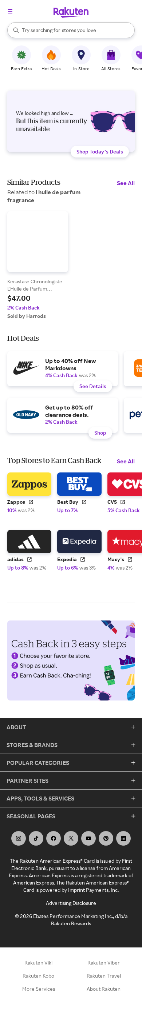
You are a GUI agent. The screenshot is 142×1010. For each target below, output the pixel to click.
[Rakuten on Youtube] (88, 838)
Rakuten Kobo (38, 976)
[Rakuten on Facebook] (53, 838)
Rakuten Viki (38, 962)
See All (126, 183)
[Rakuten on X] (71, 838)
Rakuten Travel (104, 976)
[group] (37, 265)
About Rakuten (104, 989)
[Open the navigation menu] (10, 11)
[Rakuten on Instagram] (18, 838)
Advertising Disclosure (71, 903)
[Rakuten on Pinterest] (106, 838)
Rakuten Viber (103, 962)
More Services (38, 989)
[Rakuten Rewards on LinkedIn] (123, 838)
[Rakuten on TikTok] (36, 838)
